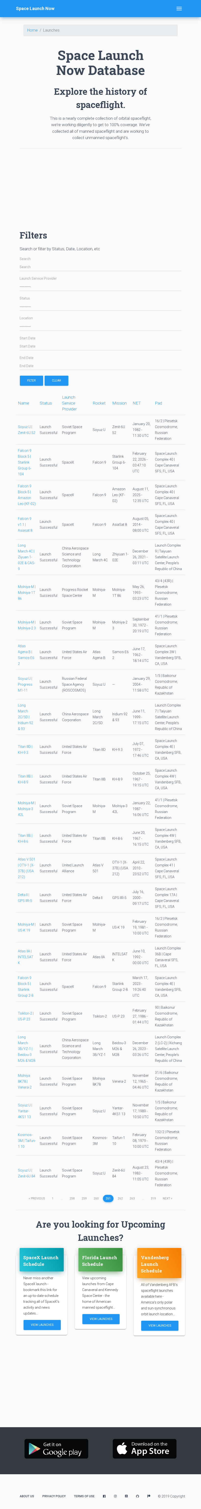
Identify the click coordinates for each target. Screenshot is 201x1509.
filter (31, 380)
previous (37, 1198)
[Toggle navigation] (179, 9)
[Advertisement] (100, 187)
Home (32, 30)
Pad (158, 403)
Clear (56, 380)
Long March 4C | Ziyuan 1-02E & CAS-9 (26, 557)
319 (153, 1198)
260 (96, 1198)
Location (26, 318)
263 (132, 1198)
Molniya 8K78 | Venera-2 (25, 1081)
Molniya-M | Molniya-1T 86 (27, 592)
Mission (119, 403)
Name (23, 403)
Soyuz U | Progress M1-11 (25, 684)
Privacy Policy (54, 1496)
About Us (27, 1496)
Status (25, 298)
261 (108, 1198)
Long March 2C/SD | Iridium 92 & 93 (25, 717)
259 (84, 1198)
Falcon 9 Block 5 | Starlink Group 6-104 (24, 462)
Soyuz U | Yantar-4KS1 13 (25, 1111)
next (167, 1198)
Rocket (99, 403)
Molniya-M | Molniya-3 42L (27, 809)
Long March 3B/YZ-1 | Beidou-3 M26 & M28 (26, 1049)
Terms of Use (84, 1496)
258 (72, 1198)
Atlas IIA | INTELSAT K (25, 957)
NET (137, 403)
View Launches (42, 1325)
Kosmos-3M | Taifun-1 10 (27, 1141)
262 (120, 1198)
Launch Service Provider (38, 278)
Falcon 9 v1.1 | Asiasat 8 (25, 524)
